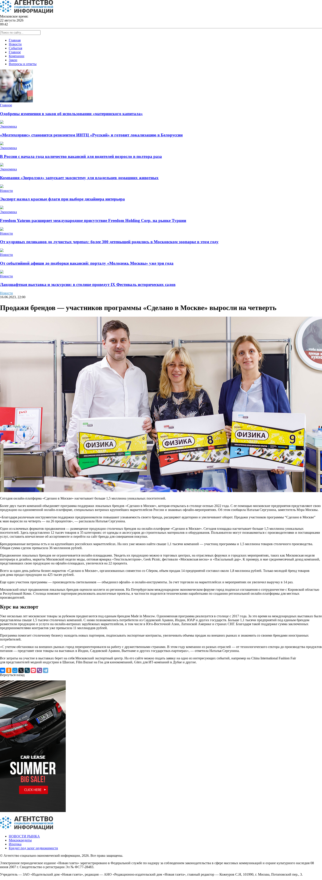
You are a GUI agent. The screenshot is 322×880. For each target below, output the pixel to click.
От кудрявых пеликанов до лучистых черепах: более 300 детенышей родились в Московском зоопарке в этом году (109, 241)
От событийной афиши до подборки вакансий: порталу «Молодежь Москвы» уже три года (86, 263)
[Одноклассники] (8, 670)
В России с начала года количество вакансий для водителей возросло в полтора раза (81, 156)
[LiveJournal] (27, 670)
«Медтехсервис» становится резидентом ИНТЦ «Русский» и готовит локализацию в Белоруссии (91, 135)
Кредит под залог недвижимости (33, 848)
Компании (16, 56)
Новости (15, 44)
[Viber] (39, 670)
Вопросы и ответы (23, 64)
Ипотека (15, 844)
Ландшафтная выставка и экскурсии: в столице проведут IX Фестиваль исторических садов (87, 284)
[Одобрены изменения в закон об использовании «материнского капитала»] (16, 101)
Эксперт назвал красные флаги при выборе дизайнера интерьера (62, 199)
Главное (15, 52)
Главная (15, 40)
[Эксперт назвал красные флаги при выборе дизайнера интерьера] (2, 187)
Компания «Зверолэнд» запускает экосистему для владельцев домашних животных (79, 177)
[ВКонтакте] (2, 670)
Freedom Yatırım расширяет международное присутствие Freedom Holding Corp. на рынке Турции (93, 220)
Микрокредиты (20, 840)
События (15, 48)
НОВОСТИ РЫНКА (24, 836)
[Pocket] (33, 670)
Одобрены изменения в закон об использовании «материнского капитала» (71, 113)
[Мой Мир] (15, 670)
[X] (21, 670)
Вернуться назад (12, 675)
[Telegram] (45, 670)
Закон (13, 60)
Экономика (8, 126)
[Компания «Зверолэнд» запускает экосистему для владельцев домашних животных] (2, 165)
